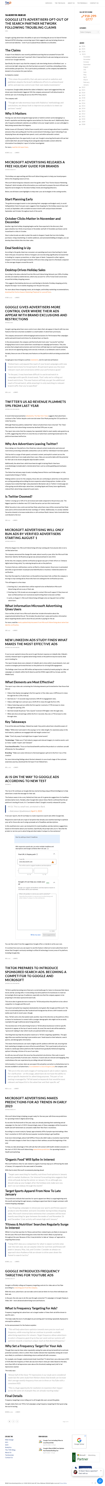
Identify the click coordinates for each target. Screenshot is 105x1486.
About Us (8, 1452)
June (84, 72)
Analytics (8, 1447)
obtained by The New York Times (37, 416)
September (87, 64)
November (86, 59)
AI (10, 784)
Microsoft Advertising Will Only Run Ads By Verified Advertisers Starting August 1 (34, 534)
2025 (83, 49)
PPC (15, 169)
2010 (83, 119)
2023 (84, 54)
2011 (83, 116)
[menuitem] (49, 3)
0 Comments (17, 152)
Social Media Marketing (14, 409)
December (86, 57)
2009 (83, 122)
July (84, 69)
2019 (83, 95)
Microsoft (12, 169)
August (85, 67)
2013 (83, 111)
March (85, 80)
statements (34, 360)
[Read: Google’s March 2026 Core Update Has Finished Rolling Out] (40, 1449)
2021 (83, 90)
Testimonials (9, 1455)
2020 (83, 93)
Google (6, 31)
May (84, 75)
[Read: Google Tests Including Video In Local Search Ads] (40, 1441)
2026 (83, 46)
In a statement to (41, 1066)
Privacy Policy (63, 1483)
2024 (83, 51)
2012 (83, 114)
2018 (83, 98)
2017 (83, 100)
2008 (83, 124)
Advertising (7, 169)
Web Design (9, 1440)
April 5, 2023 (36, 811)
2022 (83, 87)
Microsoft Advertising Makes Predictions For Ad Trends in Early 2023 (36, 1102)
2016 (83, 103)
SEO (6, 1442)
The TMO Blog (10, 1450)
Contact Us (9, 1457)
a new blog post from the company (25, 1288)
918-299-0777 (90, 17)
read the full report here (20, 147)
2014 (83, 108)
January (86, 85)
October (86, 62)
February (86, 82)
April (85, 77)
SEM (6, 1445)
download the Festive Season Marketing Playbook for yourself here (28, 292)
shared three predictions (41, 1149)
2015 (83, 106)
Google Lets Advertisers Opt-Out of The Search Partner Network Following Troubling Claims (36, 23)
